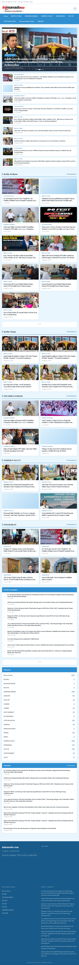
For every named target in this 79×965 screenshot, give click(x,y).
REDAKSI (41, 21)
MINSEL (6, 733)
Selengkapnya (71, 765)
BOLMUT (5, 900)
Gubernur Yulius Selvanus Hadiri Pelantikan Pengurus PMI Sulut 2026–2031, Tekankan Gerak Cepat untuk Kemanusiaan (45, 99)
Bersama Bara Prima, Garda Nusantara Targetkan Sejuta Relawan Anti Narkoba (17, 386)
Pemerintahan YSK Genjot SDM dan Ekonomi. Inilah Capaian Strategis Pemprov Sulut (57, 514)
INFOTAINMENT (9, 712)
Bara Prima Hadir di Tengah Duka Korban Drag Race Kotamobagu (20, 314)
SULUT (6, 757)
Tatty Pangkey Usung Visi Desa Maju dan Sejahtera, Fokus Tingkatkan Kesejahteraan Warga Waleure (57, 421)
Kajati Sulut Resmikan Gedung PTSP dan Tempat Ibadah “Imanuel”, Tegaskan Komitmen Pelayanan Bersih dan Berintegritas (20, 357)
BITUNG (6, 679)
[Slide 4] (41, 69)
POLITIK (71, 16)
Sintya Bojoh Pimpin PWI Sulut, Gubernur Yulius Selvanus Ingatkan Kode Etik (20, 450)
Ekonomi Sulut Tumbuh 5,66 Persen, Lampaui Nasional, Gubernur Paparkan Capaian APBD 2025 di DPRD (19, 514)
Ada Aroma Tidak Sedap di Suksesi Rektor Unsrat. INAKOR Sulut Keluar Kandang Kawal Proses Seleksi (19, 578)
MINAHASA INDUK (9, 729)
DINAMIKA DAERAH (31, 16)
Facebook (5, 855)
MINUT (6, 737)
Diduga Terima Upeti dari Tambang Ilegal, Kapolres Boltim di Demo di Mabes (57, 450)
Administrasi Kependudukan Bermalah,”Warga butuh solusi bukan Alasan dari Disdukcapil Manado (44, 88)
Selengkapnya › (72, 174)
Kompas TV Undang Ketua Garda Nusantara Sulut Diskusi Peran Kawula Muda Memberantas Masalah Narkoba (20, 550)
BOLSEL (4, 904)
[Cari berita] (75, 9)
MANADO (7, 725)
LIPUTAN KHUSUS (10, 21)
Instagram (13, 855)
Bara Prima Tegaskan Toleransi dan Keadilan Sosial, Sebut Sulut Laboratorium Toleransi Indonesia (36, 807)
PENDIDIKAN (60, 16)
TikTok (19, 855)
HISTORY (7, 700)
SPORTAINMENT (9, 753)
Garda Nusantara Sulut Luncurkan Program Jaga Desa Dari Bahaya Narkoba (39, 141)
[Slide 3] (39, 69)
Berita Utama (8, 675)
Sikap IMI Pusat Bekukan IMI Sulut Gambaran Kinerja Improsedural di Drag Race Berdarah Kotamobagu (58, 257)
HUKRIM (6, 708)
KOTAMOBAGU (8, 716)
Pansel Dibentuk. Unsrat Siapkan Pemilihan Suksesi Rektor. (57, 578)
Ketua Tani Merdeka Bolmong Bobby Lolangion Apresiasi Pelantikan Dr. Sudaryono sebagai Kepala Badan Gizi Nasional (39, 651)
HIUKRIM (6, 704)
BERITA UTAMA (16, 16)
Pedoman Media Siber (26, 21)
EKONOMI (7, 696)
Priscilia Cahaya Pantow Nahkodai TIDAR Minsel (23, 639)
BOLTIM (6, 688)
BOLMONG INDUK (9, 683)
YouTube (24, 855)
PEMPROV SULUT (47, 16)
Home (6, 16)
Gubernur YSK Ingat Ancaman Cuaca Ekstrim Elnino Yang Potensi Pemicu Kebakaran (42, 130)
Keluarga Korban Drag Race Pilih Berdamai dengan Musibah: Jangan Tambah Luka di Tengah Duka (42, 151)
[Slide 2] (37, 69)
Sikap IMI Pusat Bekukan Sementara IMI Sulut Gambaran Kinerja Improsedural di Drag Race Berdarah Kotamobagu (45, 162)
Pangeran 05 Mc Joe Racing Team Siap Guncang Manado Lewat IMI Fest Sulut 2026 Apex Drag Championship (43, 109)
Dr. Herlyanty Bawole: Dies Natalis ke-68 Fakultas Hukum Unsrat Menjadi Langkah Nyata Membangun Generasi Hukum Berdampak (44, 77)
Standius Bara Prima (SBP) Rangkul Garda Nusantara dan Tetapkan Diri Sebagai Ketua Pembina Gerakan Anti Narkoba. (57, 386)
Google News (32, 855)
